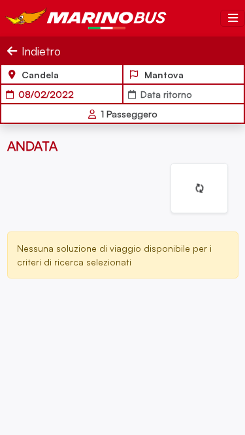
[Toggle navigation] (232, 18)
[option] (200, 188)
